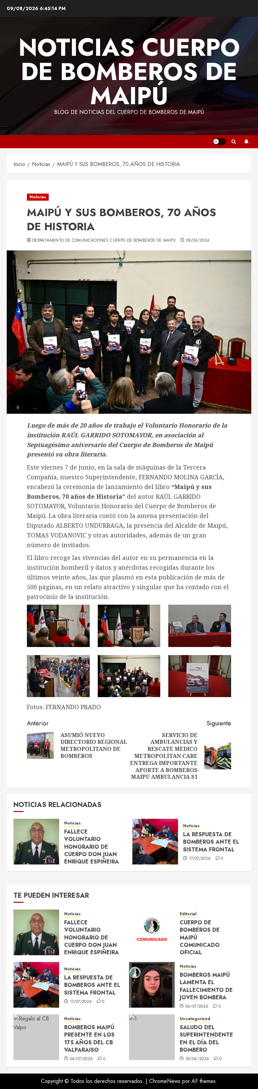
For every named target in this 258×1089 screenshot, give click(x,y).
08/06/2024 (198, 240)
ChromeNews (164, 1081)
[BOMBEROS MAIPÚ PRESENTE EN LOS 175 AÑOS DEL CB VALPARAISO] (36, 1037)
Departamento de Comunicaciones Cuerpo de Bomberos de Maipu (104, 240)
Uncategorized (195, 1019)
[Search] (233, 141)
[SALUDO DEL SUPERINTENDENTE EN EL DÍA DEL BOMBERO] (152, 1037)
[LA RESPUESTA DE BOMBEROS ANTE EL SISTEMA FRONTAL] (155, 841)
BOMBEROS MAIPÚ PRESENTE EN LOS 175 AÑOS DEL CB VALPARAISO (89, 1038)
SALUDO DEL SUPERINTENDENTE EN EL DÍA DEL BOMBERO (206, 1038)
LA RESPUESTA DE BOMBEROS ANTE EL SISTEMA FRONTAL (211, 842)
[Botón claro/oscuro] (219, 141)
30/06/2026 (197, 1059)
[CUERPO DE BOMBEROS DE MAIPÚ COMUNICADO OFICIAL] (152, 932)
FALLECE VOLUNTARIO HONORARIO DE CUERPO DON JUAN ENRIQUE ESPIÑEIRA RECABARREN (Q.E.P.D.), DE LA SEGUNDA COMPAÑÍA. (95, 858)
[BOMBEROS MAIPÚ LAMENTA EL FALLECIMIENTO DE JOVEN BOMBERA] (152, 985)
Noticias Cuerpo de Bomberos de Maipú (129, 71)
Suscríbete (246, 141)
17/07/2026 (200, 858)
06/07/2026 (197, 1006)
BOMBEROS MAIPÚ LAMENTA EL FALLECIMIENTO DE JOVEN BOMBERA (206, 986)
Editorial (188, 914)
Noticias (38, 197)
